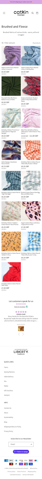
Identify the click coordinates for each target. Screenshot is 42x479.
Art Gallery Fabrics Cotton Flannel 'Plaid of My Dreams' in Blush (30, 162)
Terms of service (21, 471)
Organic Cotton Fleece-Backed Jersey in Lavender (10, 68)
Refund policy (33, 468)
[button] (4, 13)
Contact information (28, 474)
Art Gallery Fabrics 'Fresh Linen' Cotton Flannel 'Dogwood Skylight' (10, 131)
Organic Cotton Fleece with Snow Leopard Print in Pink (30, 223)
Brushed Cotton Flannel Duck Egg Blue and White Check (30, 193)
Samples (7, 395)
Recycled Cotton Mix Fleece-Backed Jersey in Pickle (9, 98)
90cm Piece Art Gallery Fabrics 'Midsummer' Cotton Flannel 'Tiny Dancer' (30, 131)
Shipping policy (32, 471)
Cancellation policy (15, 474)
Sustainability (8, 417)
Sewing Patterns (9, 372)
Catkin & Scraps (13, 468)
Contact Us (7, 408)
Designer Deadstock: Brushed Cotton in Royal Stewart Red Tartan (29, 99)
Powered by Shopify (23, 468)
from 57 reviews (19, 307)
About (6, 413)
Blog (5, 422)
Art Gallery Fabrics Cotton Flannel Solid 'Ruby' (11, 284)
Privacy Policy (8, 431)
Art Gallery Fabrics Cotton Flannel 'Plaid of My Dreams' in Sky (30, 254)
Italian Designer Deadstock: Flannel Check (9, 162)
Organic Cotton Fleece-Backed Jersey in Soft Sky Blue (29, 68)
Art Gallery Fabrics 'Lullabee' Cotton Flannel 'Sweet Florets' (10, 223)
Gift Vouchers (8, 390)
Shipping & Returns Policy (12, 427)
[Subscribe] (31, 444)
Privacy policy (11, 471)
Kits (5, 381)
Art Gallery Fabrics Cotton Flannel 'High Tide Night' (11, 193)
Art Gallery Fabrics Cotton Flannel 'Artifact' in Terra (11, 254)
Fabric (6, 367)
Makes (6, 386)
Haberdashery (8, 376)
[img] (21, 304)
